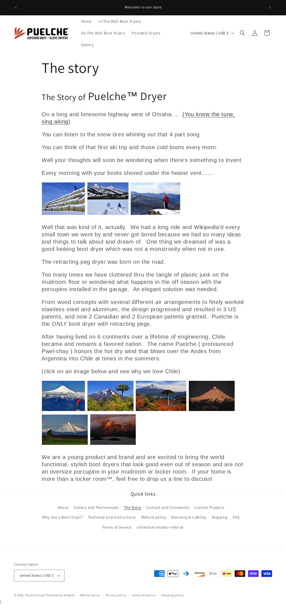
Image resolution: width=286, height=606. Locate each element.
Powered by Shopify (60, 595)
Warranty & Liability (188, 517)
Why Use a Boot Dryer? (62, 517)
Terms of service (143, 595)
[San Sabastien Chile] (63, 410)
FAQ (236, 517)
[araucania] (110, 410)
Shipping (220, 517)
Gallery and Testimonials (96, 507)
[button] (242, 33)
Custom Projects (209, 507)
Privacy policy (116, 595)
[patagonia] (113, 444)
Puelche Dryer (35, 595)
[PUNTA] (65, 444)
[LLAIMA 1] (161, 410)
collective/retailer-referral (160, 527)
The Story (132, 507)
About (63, 507)
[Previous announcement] (16, 7)
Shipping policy (172, 595)
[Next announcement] (270, 7)
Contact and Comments (167, 507)
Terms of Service (117, 527)
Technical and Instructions (112, 517)
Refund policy (153, 517)
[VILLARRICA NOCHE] (212, 410)
